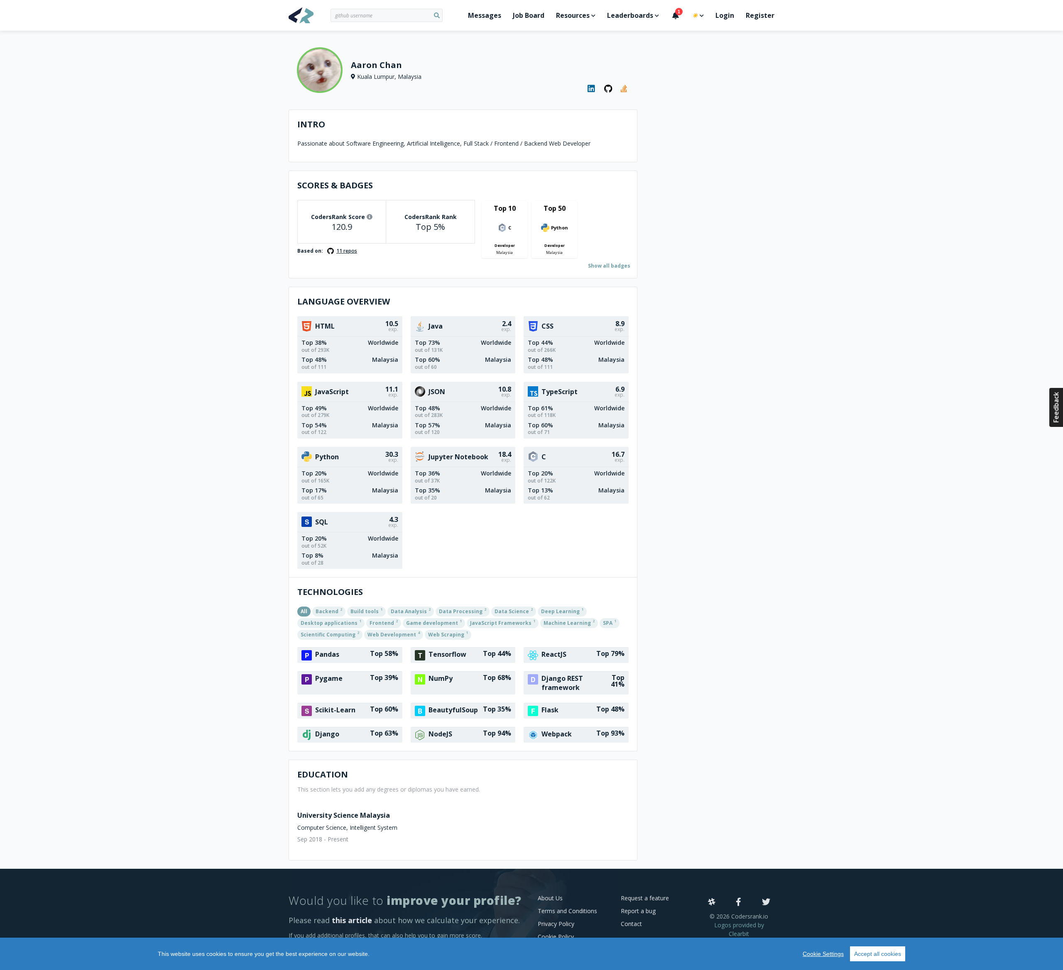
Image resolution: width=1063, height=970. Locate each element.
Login (724, 15)
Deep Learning (562, 611)
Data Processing (462, 611)
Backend (329, 611)
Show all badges (609, 265)
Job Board (528, 15)
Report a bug (638, 911)
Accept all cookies (877, 954)
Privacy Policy (556, 924)
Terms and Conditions (567, 911)
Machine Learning (569, 622)
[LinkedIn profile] (592, 89)
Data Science (514, 611)
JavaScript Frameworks (502, 622)
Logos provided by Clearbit (739, 929)
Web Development (393, 634)
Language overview (343, 301)
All (304, 611)
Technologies (330, 591)
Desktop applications (331, 622)
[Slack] (712, 902)
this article (352, 920)
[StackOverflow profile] (625, 89)
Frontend (384, 622)
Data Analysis (411, 611)
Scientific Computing (330, 634)
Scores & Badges (335, 185)
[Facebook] (738, 902)
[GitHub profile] (608, 89)
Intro (311, 124)
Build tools (366, 611)
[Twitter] (766, 902)
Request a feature (645, 898)
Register (760, 15)
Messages (484, 15)
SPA (609, 622)
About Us (550, 898)
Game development (434, 622)
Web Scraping (448, 634)
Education (322, 774)
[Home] (310, 15)
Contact (631, 924)
